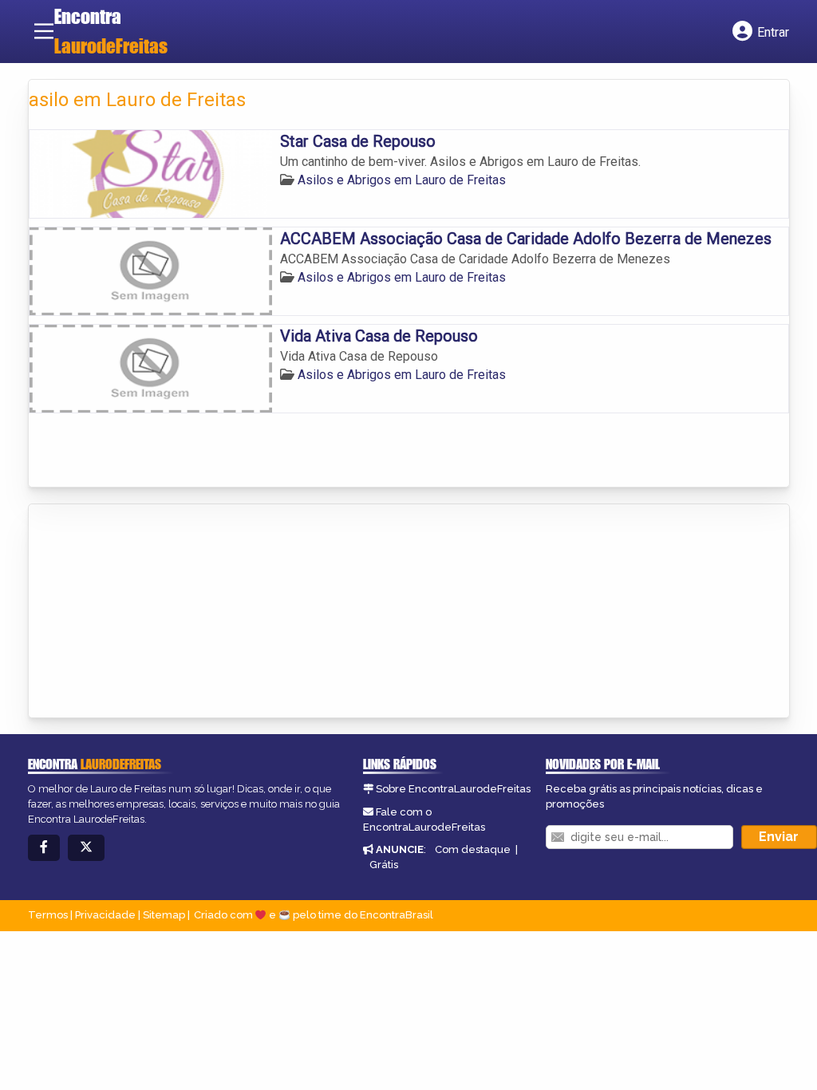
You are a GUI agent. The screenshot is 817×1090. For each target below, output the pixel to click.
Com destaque (473, 849)
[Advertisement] (148, 612)
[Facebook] (44, 848)
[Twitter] (86, 848)
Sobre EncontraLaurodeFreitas (453, 789)
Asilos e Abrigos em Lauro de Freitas (402, 180)
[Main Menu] (44, 31)
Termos (48, 915)
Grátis (383, 865)
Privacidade (105, 915)
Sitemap (164, 915)
